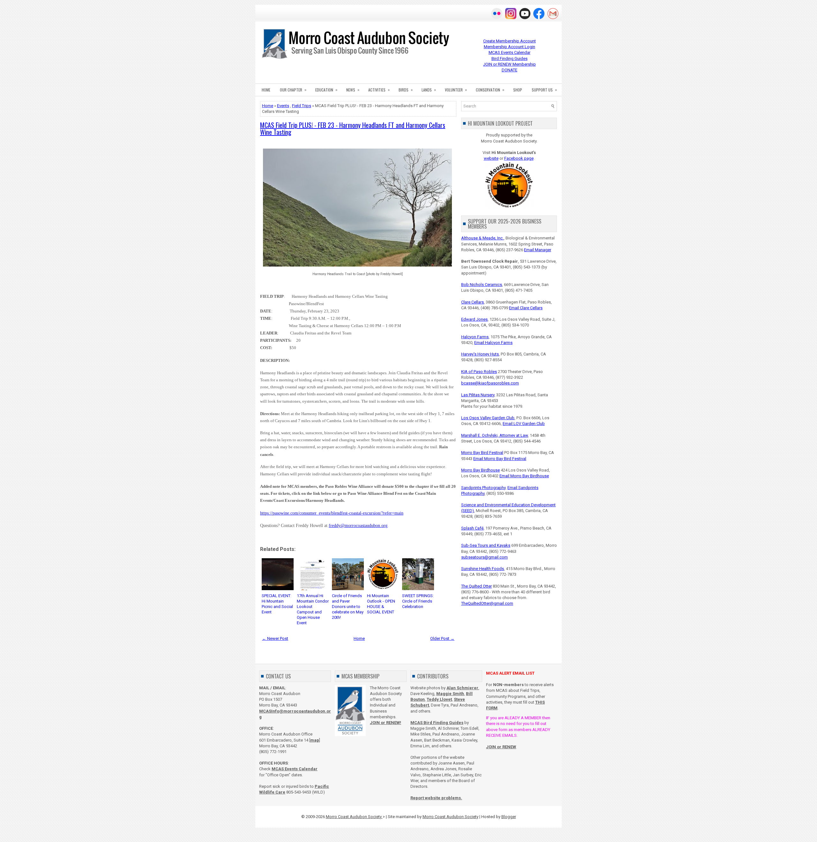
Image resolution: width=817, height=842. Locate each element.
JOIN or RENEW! (385, 722)
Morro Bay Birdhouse (480, 470)
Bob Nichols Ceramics (481, 284)
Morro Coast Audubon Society (354, 816)
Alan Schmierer (462, 687)
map (314, 740)
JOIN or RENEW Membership (509, 64)
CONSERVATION (490, 89)
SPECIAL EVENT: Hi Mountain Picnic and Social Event (277, 603)
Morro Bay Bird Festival (482, 452)
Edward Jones (474, 319)
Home (267, 105)
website (491, 158)
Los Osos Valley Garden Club (487, 417)
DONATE (509, 70)
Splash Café (472, 528)
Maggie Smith (450, 693)
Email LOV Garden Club (524, 423)
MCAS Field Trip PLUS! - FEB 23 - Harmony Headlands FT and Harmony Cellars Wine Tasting (352, 128)
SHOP (517, 89)
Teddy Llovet (439, 699)
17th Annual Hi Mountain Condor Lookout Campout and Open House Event (313, 609)
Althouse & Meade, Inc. (482, 238)
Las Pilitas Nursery (477, 394)
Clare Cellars (472, 302)
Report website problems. (436, 797)
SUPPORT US (544, 89)
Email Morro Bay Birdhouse (524, 475)
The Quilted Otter (476, 586)
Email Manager (537, 249)
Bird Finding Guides (509, 58)
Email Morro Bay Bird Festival (499, 458)
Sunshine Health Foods (482, 568)
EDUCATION (326, 89)
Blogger (508, 816)
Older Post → (442, 638)
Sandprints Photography (483, 487)
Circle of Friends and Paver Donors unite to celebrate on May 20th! (348, 606)
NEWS (352, 89)
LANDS (429, 89)
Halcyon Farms (475, 336)
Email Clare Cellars (526, 307)
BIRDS (406, 89)
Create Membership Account (509, 41)
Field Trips (301, 105)
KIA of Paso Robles (479, 371)
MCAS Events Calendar (509, 52)
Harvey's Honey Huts (480, 354)
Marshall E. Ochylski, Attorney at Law (494, 435)
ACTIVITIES (379, 89)
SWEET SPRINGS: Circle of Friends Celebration (418, 601)
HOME (266, 89)
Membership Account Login (509, 46)
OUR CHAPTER (293, 89)
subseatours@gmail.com (484, 557)
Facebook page (519, 158)
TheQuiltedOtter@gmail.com (487, 603)
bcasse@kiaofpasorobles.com (490, 383)
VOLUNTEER (456, 89)
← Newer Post (275, 638)
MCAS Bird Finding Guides (436, 722)
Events (283, 105)
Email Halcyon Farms (493, 342)
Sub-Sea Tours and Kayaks (485, 545)
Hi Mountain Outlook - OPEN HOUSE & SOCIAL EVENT (381, 603)
